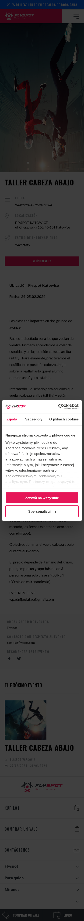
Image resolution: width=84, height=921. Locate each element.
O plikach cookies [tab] (64, 419)
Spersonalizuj (39, 511)
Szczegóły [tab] (33, 419)
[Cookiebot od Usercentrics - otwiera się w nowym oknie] (59, 407)
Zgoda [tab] (12, 419)
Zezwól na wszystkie (42, 498)
